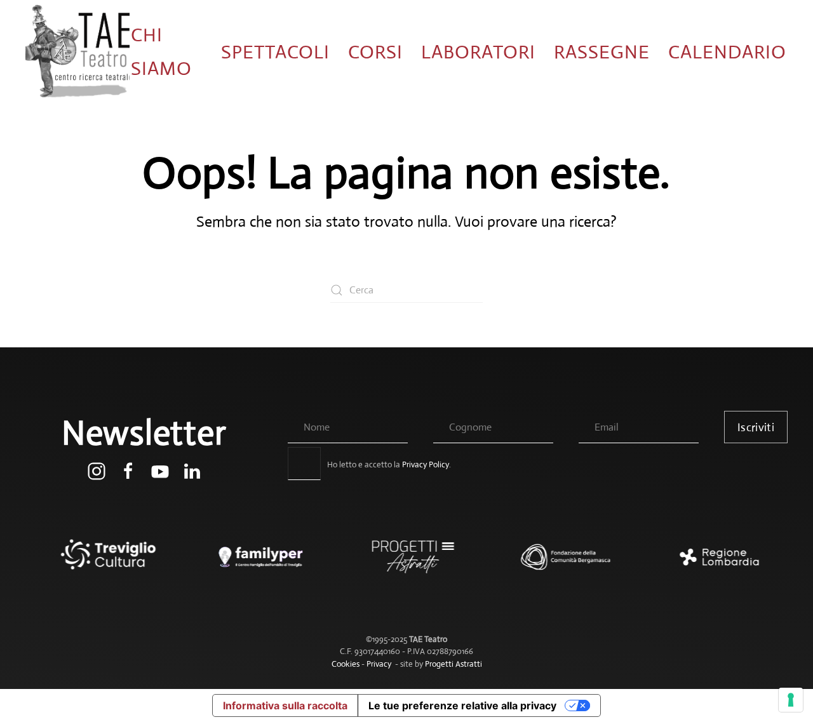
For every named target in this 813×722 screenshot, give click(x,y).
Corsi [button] (375, 52)
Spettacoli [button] (275, 52)
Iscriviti (755, 427)
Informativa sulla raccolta (285, 705)
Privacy (378, 663)
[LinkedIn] (191, 470)
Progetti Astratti (453, 663)
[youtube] (160, 470)
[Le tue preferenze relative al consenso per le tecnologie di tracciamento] (791, 700)
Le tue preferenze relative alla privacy (462, 705)
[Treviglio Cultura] (101, 563)
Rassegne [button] (602, 52)
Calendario (727, 52)
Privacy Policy (425, 464)
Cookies (345, 663)
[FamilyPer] (254, 563)
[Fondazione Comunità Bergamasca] (559, 563)
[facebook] (128, 470)
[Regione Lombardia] (711, 563)
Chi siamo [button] (161, 51)
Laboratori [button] (478, 52)
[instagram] (96, 470)
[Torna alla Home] (77, 52)
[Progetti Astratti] (406, 563)
